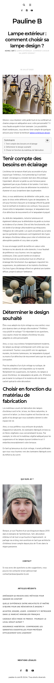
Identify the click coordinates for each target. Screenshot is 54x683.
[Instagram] (26, 10)
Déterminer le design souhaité (18, 147)
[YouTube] (31, 10)
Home (7, 51)
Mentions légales (27, 660)
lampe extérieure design (40, 133)
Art (13, 51)
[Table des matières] (47, 140)
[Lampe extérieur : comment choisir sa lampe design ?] (27, 94)
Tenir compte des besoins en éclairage (21, 144)
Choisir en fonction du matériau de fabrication (25, 150)
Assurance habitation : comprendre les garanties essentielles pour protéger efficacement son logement (23, 629)
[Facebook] (21, 10)
